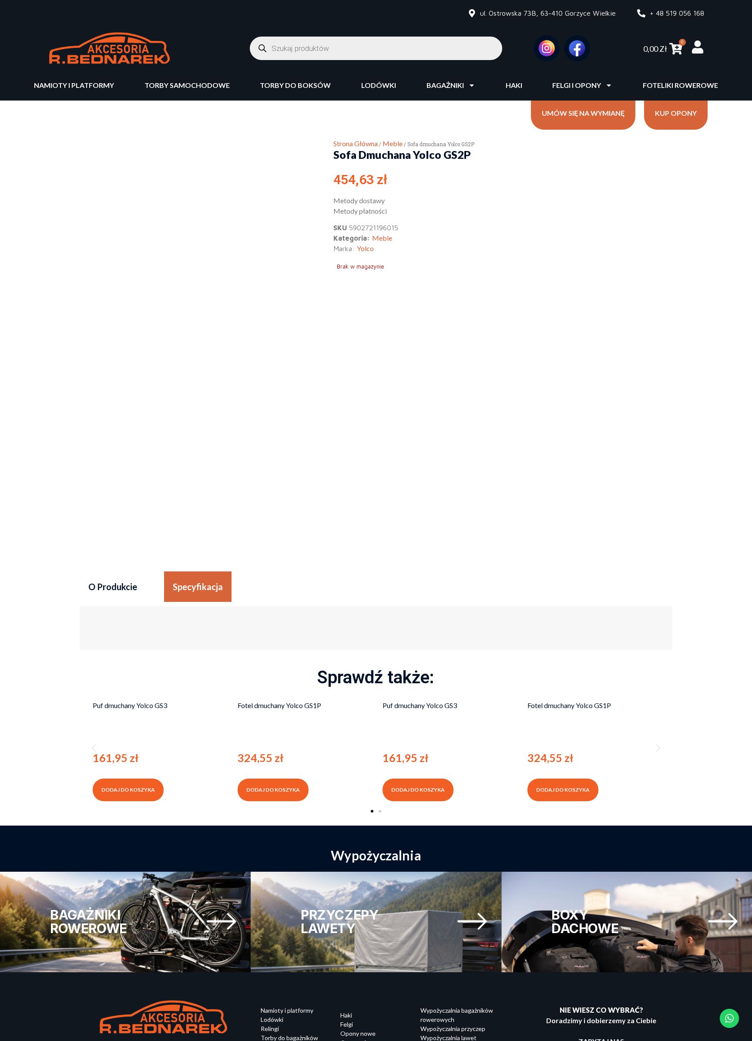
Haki (514, 85)
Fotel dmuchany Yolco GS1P (279, 705)
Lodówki (378, 85)
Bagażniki (445, 85)
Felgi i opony (576, 85)
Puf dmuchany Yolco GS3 (130, 705)
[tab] (113, 586)
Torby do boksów (295, 85)
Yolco (365, 248)
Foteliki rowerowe (680, 85)
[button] (93, 747)
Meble (393, 143)
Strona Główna (355, 143)
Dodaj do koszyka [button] (128, 789)
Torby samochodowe (187, 85)
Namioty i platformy (74, 85)
